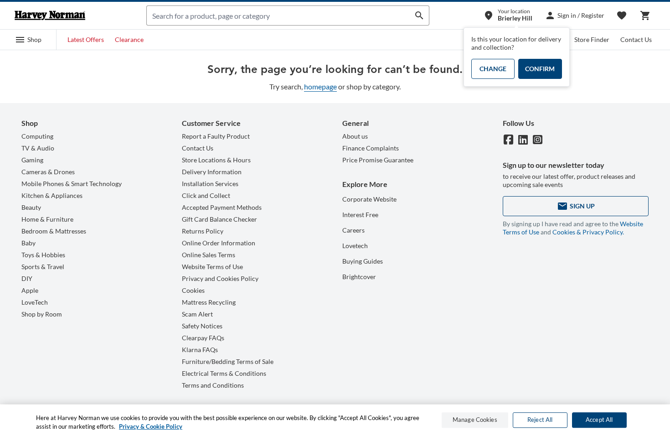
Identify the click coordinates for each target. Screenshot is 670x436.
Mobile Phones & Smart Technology (71, 183)
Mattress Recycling (209, 302)
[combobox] (278, 15)
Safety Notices (202, 326)
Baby (28, 243)
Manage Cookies (475, 420)
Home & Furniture (47, 219)
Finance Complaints (370, 148)
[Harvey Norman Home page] (50, 15)
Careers (353, 230)
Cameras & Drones (48, 172)
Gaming (32, 160)
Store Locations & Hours (216, 160)
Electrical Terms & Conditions (224, 373)
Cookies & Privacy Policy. (588, 232)
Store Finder (591, 39)
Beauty (31, 207)
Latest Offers (85, 39)
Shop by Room (41, 314)
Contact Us (636, 39)
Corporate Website (369, 199)
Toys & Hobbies (43, 255)
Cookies (193, 290)
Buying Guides (362, 261)
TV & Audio (37, 148)
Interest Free (360, 214)
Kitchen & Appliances (51, 195)
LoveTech (34, 302)
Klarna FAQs (200, 349)
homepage (320, 86)
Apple (29, 290)
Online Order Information (218, 243)
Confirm (540, 69)
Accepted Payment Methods (222, 207)
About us (355, 136)
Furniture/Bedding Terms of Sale (227, 361)
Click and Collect (206, 195)
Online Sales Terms (208, 255)
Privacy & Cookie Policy (150, 426)
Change (492, 69)
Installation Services (210, 183)
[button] (28, 40)
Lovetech (355, 245)
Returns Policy (202, 231)
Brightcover (359, 276)
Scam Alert (197, 314)
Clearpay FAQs (203, 338)
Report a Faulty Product (216, 136)
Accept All (599, 420)
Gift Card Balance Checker (219, 219)
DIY (26, 278)
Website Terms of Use (212, 266)
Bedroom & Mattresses (53, 231)
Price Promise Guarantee (377, 160)
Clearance (129, 39)
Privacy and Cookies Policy (220, 278)
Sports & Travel (42, 266)
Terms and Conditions (213, 385)
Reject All (539, 420)
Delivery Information (212, 172)
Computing (37, 136)
